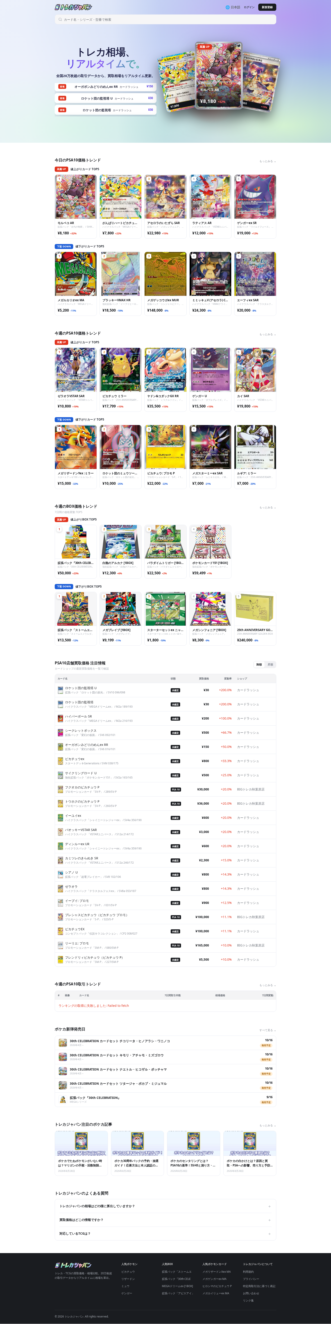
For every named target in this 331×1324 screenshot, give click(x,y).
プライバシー (251, 1279)
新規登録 (267, 7)
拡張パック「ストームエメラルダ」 (183, 1272)
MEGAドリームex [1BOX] (177, 1286)
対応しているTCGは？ (165, 1233)
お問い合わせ (251, 1293)
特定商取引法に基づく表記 (259, 1286)
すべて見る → (267, 1030)
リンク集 (248, 1300)
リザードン (128, 1279)
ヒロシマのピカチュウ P (217, 1286)
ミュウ (125, 1286)
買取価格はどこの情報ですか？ (165, 1219)
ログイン (249, 7)
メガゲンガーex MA (214, 1279)
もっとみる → (267, 161)
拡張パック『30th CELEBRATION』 (183, 1279)
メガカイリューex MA (215, 1293)
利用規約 (248, 1272)
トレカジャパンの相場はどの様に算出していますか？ (165, 1206)
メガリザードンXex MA (216, 1272)
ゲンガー (126, 1293)
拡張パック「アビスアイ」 (178, 1293)
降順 (259, 664)
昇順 (270, 664)
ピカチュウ (128, 1272)
